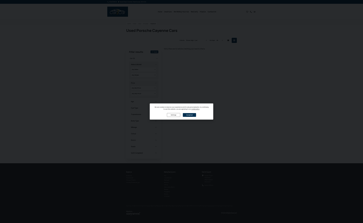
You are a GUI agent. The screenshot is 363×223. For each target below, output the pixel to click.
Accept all (189, 115)
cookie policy (195, 109)
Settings (173, 115)
